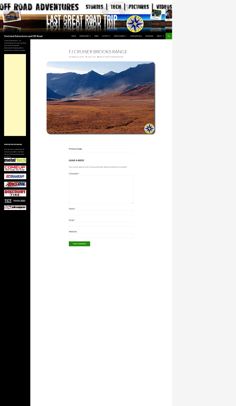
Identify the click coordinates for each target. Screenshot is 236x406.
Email (72, 220)
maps (96, 36)
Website (73, 231)
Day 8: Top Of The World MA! (111, 57)
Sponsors (149, 36)
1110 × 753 (92, 57)
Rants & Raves (119, 36)
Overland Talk (136, 36)
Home (73, 36)
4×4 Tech (105, 36)
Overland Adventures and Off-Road (23, 36)
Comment (74, 173)
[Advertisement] (15, 95)
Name (72, 208)
